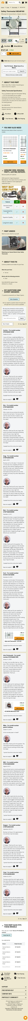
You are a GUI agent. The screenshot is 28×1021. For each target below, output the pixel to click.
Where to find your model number (14, 75)
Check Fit (22, 71)
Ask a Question (14, 299)
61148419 (17, 962)
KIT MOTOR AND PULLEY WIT (12, 711)
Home (2, 7)
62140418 (17, 967)
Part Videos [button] (9, 231)
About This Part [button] (11, 82)
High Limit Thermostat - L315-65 (13, 641)
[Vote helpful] (14, 398)
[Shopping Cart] (26, 3)
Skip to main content (14, 45)
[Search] (20, 2)
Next (24, 324)
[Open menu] (6, 2)
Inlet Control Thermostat (9, 148)
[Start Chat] (25, 1018)
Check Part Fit (6, 935)
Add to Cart (15, 53)
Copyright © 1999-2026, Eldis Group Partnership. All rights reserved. (14, 1009)
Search (22, 318)
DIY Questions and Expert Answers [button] (12, 291)
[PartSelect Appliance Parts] (3, 2)
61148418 (17, 957)
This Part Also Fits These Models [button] (12, 926)
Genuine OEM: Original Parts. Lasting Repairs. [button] (14, 171)
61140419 (17, 952)
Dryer (7, 7)
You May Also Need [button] (12, 127)
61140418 (17, 947)
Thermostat (14, 7)
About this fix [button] (10, 261)
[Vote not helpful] (17, 398)
